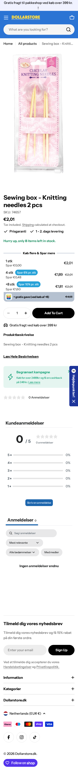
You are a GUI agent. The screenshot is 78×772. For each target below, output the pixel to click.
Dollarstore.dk (25, 754)
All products (27, 44)
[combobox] (39, 29)
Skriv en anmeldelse (39, 502)
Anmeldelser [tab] (21, 520)
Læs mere (34, 382)
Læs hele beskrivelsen (21, 356)
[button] (39, 263)
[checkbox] (51, 552)
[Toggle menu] (6, 17)
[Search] (68, 29)
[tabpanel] (39, 571)
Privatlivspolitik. (47, 667)
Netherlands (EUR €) (25, 713)
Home (8, 44)
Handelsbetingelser (17, 667)
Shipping (28, 224)
